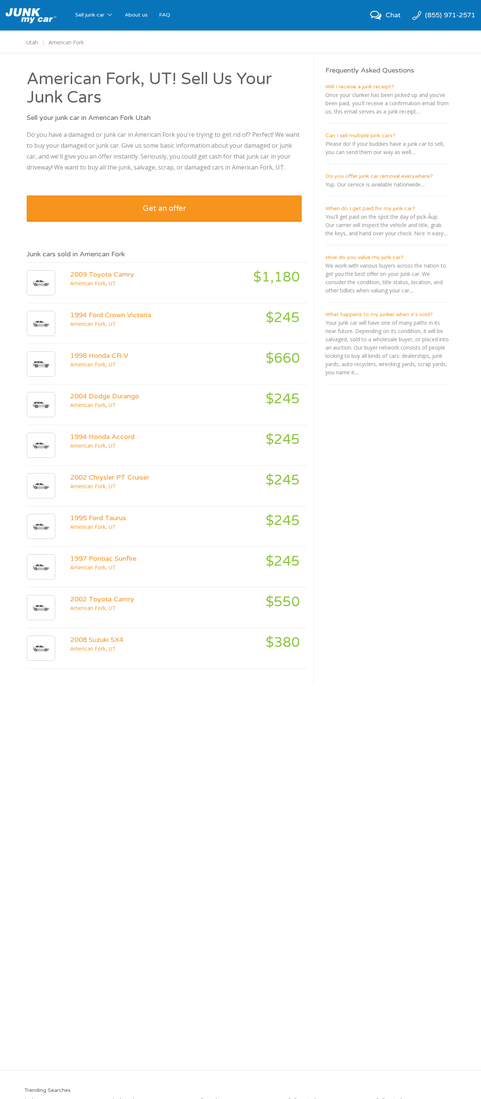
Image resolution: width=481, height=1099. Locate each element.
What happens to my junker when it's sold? (379, 314)
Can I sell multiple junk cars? (360, 135)
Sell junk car (90, 15)
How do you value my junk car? (364, 257)
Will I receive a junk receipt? (359, 86)
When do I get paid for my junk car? (370, 208)
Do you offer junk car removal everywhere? (379, 176)
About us (136, 15)
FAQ (164, 15)
